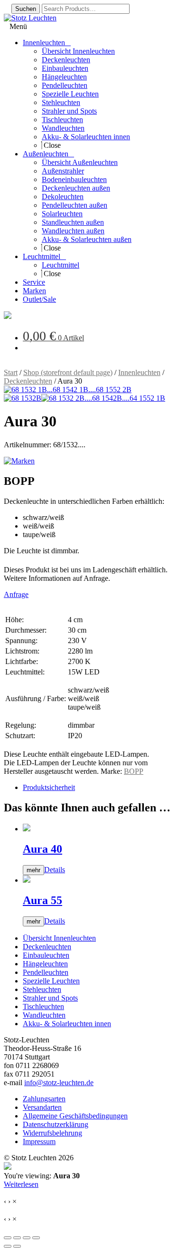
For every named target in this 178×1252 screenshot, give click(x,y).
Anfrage (16, 594)
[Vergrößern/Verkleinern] (7, 1237)
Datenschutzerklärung (55, 1124)
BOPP (133, 771)
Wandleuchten (44, 1015)
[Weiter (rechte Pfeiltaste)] (17, 1246)
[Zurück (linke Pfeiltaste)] (7, 1246)
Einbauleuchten (46, 955)
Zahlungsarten (44, 1099)
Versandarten (42, 1107)
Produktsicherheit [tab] (49, 787)
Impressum (39, 1141)
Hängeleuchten (45, 964)
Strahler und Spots (50, 998)
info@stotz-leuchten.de (59, 1083)
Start (11, 372)
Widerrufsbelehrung (52, 1133)
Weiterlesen (21, 1184)
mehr (33, 870)
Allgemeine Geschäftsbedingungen (75, 1116)
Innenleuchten (139, 372)
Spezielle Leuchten (51, 981)
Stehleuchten (42, 989)
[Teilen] (26, 1237)
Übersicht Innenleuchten (59, 938)
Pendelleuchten (45, 972)
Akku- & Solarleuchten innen (67, 1024)
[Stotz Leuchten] (7, 316)
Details (54, 870)
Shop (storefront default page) (67, 372)
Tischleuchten (43, 1006)
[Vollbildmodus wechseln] (17, 1237)
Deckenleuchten (28, 381)
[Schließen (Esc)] (36, 1237)
